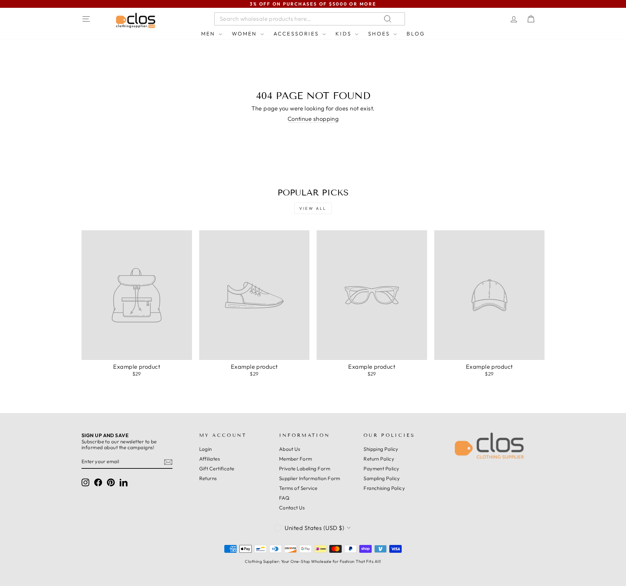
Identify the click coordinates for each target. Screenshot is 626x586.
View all (313, 208)
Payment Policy (381, 468)
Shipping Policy (381, 449)
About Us (289, 449)
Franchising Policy (384, 488)
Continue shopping (313, 118)
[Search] (466, 19)
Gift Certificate (216, 468)
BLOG (416, 33)
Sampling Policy (382, 478)
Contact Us (292, 508)
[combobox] (309, 18)
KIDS (344, 33)
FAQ (284, 498)
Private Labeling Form (304, 468)
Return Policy (379, 459)
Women (245, 33)
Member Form (295, 459)
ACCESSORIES (297, 33)
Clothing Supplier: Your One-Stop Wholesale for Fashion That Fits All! (313, 561)
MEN (209, 33)
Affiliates (209, 459)
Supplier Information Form (309, 478)
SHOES (380, 33)
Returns (208, 478)
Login (205, 449)
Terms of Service (298, 488)
